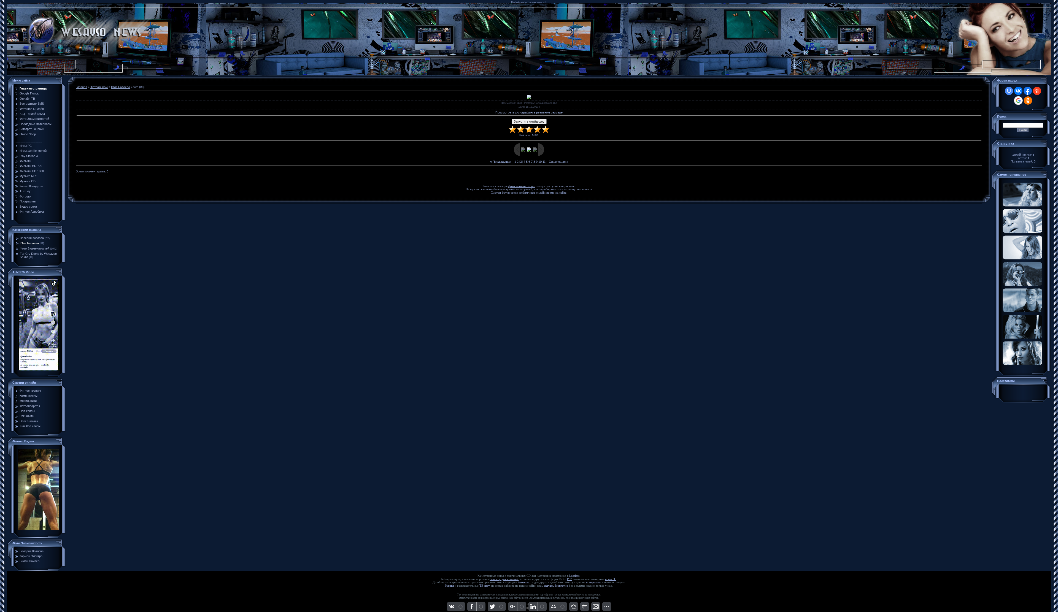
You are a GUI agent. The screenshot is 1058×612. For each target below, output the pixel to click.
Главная (81, 87)
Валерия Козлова (32, 238)
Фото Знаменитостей (34, 248)
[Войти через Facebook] (1028, 91)
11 (544, 161)
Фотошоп (524, 582)
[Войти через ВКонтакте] (1018, 91)
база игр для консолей (504, 579)
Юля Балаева (29, 243)
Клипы (449, 585)
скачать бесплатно (556, 585)
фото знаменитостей (521, 186)
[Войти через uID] (1009, 91)
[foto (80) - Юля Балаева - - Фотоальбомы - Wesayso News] (573, 606)
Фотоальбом (99, 87)
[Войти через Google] (1018, 100)
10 (540, 161)
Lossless (574, 575)
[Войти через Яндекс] (1037, 91)
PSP (569, 579)
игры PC (610, 579)
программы (593, 582)
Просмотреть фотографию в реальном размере (529, 112)
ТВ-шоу (484, 585)
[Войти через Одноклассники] (1028, 100)
